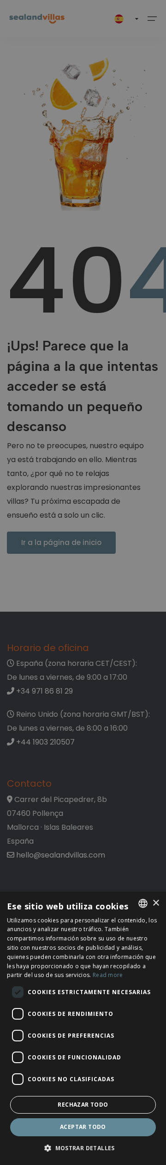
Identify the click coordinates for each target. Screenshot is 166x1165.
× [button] (155, 903)
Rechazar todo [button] (83, 1105)
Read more (108, 975)
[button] (83, 1148)
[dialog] (83, 1028)
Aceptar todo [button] (83, 1127)
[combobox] (143, 903)
